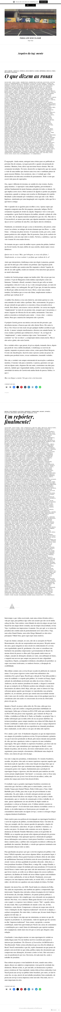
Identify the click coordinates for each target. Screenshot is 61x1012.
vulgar (16, 595)
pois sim (11, 137)
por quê (25, 553)
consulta (46, 460)
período (51, 548)
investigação (31, 522)
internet (7, 520)
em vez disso (24, 104)
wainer (29, 595)
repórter (48, 567)
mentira (17, 130)
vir (20, 593)
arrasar (31, 88)
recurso (7, 142)
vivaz (43, 593)
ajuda (29, 432)
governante (28, 512)
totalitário (25, 587)
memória (7, 130)
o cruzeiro (30, 540)
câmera (40, 447)
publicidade (8, 561)
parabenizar (41, 546)
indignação (8, 121)
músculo (13, 533)
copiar (14, 465)
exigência (52, 498)
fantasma (11, 113)
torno (39, 150)
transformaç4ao (47, 150)
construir (32, 97)
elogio (53, 103)
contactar (17, 463)
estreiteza (8, 496)
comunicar (48, 456)
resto (45, 142)
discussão (20, 478)
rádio (24, 562)
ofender (53, 540)
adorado (33, 84)
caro (45, 446)
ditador (17, 480)
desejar (43, 471)
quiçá (15, 141)
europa (37, 111)
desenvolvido (31, 473)
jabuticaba (46, 523)
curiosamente (14, 99)
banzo (6, 91)
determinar (35, 474)
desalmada (21, 101)
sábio (31, 573)
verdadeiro (16, 152)
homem (7, 118)
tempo (17, 583)
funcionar (42, 507)
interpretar (42, 123)
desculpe (37, 471)
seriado (45, 574)
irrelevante (30, 523)
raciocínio (21, 141)
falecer (7, 502)
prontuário (13, 559)
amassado (8, 87)
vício (18, 591)
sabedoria (45, 572)
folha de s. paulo (32, 504)
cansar (30, 446)
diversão (7, 103)
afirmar (7, 86)
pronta (37, 558)
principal (28, 556)
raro (15, 562)
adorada (26, 84)
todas (18, 150)
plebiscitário (24, 551)
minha (45, 130)
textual (40, 583)
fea (13, 503)
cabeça (52, 444)
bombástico (8, 444)
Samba (46, 145)
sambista (51, 145)
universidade (36, 590)
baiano (29, 441)
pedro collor (36, 548)
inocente (14, 122)
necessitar (39, 538)
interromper (14, 520)
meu (35, 130)
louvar (13, 530)
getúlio (40, 509)
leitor (22, 528)
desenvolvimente (10, 102)
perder (30, 135)
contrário (43, 97)
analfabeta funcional (22, 434)
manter (47, 127)
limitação (22, 529)
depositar (8, 101)
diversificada (15, 103)
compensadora (40, 454)
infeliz (28, 121)
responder (13, 569)
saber (50, 572)
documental (8, 481)
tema (26, 148)
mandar (7, 532)
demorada (49, 469)
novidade (15, 540)
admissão (7, 84)
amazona (20, 87)
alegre (44, 432)
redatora (13, 564)
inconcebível (37, 120)
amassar (14, 87)
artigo (20, 439)
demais (42, 99)
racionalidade (35, 141)
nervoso (36, 539)
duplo (40, 481)
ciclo (35, 450)
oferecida (37, 542)
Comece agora (43, 1)
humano (29, 118)
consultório (16, 461)
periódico (37, 549)
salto (33, 145)
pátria (24, 548)
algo (53, 432)
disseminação (9, 479)
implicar (7, 120)
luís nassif (19, 530)
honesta (18, 514)
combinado (49, 453)
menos (36, 533)
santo (6, 146)
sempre (29, 574)
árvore (44, 440)
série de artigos (42, 623)
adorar (38, 84)
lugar (30, 127)
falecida (12, 502)
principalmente (36, 556)
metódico (8, 534)
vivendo (48, 593)
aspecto (25, 439)
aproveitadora (19, 437)
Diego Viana (16, 82)
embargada (44, 104)
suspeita (7, 579)
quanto (51, 140)
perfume (7, 136)
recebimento (8, 563)
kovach (33, 527)
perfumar (52, 135)
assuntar (32, 439)
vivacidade (38, 593)
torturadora (39, 586)
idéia (35, 514)
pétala (38, 132)
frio (44, 114)
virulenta (24, 593)
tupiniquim (12, 590)
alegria (48, 432)
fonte (47, 504)
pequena (47, 133)
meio (51, 128)
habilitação (30, 513)
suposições (8, 148)
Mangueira (41, 127)
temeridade (50, 582)
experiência (39, 499)
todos (27, 150)
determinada (18, 474)
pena (52, 132)
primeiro (15, 556)
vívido (27, 591)
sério (6, 574)
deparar (40, 470)
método (44, 532)
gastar (15, 509)
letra (32, 126)
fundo (32, 508)
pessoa (50, 549)
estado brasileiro (15, 495)
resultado (51, 142)
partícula (8, 547)
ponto (7, 553)
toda (14, 150)
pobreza (7, 552)
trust (50, 588)
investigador (40, 522)
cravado (25, 98)
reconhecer (28, 563)
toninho (43, 584)
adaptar (21, 431)
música (48, 71)
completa (8, 455)
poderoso (24, 552)
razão (43, 141)
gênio (41, 116)
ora (34, 543)
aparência (21, 436)
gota (31, 510)
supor (45, 147)
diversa (50, 102)
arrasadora (24, 88)
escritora (30, 491)
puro (34, 140)
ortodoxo (46, 543)
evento (42, 111)
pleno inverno (38, 136)
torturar (47, 586)
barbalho (49, 441)
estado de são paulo (27, 495)
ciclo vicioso (42, 450)
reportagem (22, 412)
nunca (24, 540)
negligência (46, 538)
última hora (17, 441)
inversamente (33, 125)
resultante (34, 569)
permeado (20, 136)
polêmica (31, 552)
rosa (46, 143)
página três (18, 548)
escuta (36, 491)
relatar (12, 566)
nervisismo (24, 539)
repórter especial (10, 568)
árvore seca (51, 440)
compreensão (39, 455)
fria (41, 114)
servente (21, 576)
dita (12, 480)
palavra (20, 132)
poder (45, 136)
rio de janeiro (27, 143)
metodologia (25, 534)
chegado (25, 450)
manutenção (8, 128)
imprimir (52, 517)
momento (50, 130)
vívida (23, 591)
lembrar (20, 126)
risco (34, 143)
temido (12, 583)
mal (42, 530)
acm (22, 429)
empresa (13, 485)
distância (41, 102)
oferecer (30, 542)
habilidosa (15, 513)
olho (54, 542)
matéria (12, 532)
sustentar (35, 579)
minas (32, 534)
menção (24, 533)
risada (18, 572)
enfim (18, 106)
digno (35, 102)
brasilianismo (28, 444)
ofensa (7, 542)
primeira (50, 554)
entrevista (20, 489)
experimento (17, 500)
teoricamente (28, 583)
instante (20, 122)
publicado (14, 140)
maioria (34, 127)
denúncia (21, 470)
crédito (36, 98)
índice (6, 441)
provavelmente (35, 138)
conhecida (22, 459)
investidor (14, 522)
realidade (33, 562)
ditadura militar (38, 480)
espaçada (47, 491)
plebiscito (32, 551)
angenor (26, 87)
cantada (21, 92)
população (18, 553)
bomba (38, 442)
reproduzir (49, 568)
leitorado (33, 528)
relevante (24, 567)
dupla (36, 481)
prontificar (51, 558)
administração (29, 431)
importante (8, 515)
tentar (44, 148)
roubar (22, 145)
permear (26, 136)
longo (48, 529)
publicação (50, 138)
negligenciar (9, 539)
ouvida (49, 544)
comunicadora (40, 456)
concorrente (47, 458)
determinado (27, 474)
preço (34, 554)
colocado (8, 453)
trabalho (30, 412)
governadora (9, 512)
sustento (41, 579)
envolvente (34, 490)
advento (51, 431)
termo (48, 148)
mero (32, 130)
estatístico (46, 495)
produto (50, 557)
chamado (7, 450)
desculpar (24, 471)
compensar (49, 454)
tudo (31, 151)
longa (43, 529)
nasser (45, 537)
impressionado (19, 517)
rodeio (28, 572)
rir (14, 572)
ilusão (35, 118)
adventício (44, 431)
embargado (52, 104)
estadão (51, 494)
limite (35, 529)
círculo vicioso (15, 449)
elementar (31, 484)
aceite (7, 83)
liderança (10, 529)
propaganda (22, 559)
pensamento (15, 133)
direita (28, 476)
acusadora (40, 430)
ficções (37, 113)
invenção (49, 123)
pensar (36, 133)
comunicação (21, 456)
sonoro (15, 578)
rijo (18, 143)
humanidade (22, 118)
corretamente (27, 465)
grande (53, 512)
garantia (30, 116)
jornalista (19, 527)
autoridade (48, 89)
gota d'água (37, 510)
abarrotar (32, 82)
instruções (34, 122)
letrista (37, 126)
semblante (17, 146)
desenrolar (36, 101)
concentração (15, 96)
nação (40, 537)
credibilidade (9, 466)
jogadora (31, 524)
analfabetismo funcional (47, 434)
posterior (22, 137)
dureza (7, 483)
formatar (15, 505)
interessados (26, 519)
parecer (48, 546)
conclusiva (21, 458)
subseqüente (38, 147)
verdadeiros (24, 152)
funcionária (50, 507)
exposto (41, 500)
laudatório (43, 527)
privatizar (16, 557)
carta (6, 447)
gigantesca (8, 510)
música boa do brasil (37, 128)
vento (45, 591)
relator (17, 567)
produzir (21, 138)
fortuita (39, 505)
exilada (11, 499)
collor (38, 451)
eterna (19, 111)
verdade (42, 151)
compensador (31, 454)
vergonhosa (30, 592)
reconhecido (46, 563)
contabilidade (9, 463)
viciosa (7, 593)
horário (30, 514)
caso (19, 447)
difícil (23, 475)
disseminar (33, 479)
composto (34, 94)
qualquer (39, 140)
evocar (7, 112)
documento (25, 481)
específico (37, 493)
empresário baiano (10, 486)
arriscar (7, 439)
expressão (46, 112)
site (26, 577)
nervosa (30, 539)
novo (20, 540)
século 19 (37, 573)
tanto (6, 581)
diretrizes (13, 478)
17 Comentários (36, 153)
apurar (41, 437)
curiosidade (39, 466)
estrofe (14, 111)
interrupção (41, 520)
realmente (46, 562)
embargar (8, 106)
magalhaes (26, 530)
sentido (34, 574)
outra (30, 544)
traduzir (41, 588)
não (6, 538)
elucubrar (16, 104)
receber (52, 562)
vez (41, 152)
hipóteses (43, 117)
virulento (31, 593)
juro (24, 527)
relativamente (32, 566)
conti (24, 464)
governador (45, 510)
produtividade (41, 557)
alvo (6, 434)
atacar (50, 439)
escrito (29, 108)
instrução (27, 122)
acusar (47, 430)
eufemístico (29, 496)
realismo (39, 562)
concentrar (24, 96)
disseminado (26, 479)
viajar (51, 592)
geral (28, 509)
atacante (44, 439)
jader (52, 523)
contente (41, 463)
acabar (18, 429)
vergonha (32, 152)
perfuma (46, 135)
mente (12, 130)
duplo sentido (46, 481)
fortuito (45, 505)
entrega (7, 107)
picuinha (7, 551)
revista (46, 569)
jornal (13, 525)
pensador (7, 133)
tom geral (26, 584)
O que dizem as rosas (29, 76)
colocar (14, 453)
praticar (7, 554)
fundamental (17, 508)
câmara (35, 447)
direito (33, 476)
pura (25, 140)
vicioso (12, 593)
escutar (41, 491)
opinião (47, 411)
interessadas (9, 519)
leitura (39, 528)
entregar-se (20, 107)
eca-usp (23, 483)
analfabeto (8, 435)
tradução (21, 588)
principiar (45, 556)
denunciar (34, 470)
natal (54, 537)
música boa (26, 128)
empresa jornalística (23, 485)
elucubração (9, 104)
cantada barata (30, 92)
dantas (41, 468)
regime (25, 564)
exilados (28, 499)
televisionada (9, 582)
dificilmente (44, 475)
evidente (7, 498)
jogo (40, 524)
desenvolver (44, 101)
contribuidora (49, 464)
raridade (11, 562)
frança (25, 114)
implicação (48, 118)
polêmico (37, 552)
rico (24, 571)
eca (19, 483)
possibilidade (32, 553)
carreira (50, 446)
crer (51, 98)
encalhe (25, 486)
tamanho (48, 579)
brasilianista (37, 444)
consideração (9, 460)
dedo (37, 99)
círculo (7, 449)
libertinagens (9, 127)
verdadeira (49, 151)
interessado (17, 519)
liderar (16, 529)
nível (9, 538)
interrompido (32, 520)
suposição (50, 147)
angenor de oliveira (36, 87)
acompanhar (25, 83)
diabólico (8, 475)
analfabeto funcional (19, 435)
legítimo (7, 126)
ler (5, 529)
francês (30, 114)
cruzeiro (22, 466)
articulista (14, 439)
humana (15, 118)
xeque (34, 595)
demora (42, 469)
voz (18, 153)
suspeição (51, 578)
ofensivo (18, 542)
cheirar (36, 93)
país (28, 546)
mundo (12, 537)
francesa (36, 114)
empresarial (34, 485)
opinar (11, 543)
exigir (6, 499)
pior (18, 551)
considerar (17, 460)
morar (18, 535)
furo (41, 508)
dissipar (47, 479)
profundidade (30, 558)
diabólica (51, 474)
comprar (41, 94)
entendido (37, 488)
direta (38, 476)
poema (50, 136)
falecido (18, 502)
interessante (34, 519)
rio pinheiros (9, 572)
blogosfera (22, 442)
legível (9, 528)
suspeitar (13, 579)
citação (7, 451)
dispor (39, 478)
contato (24, 463)
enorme (18, 488)
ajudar (33, 432)
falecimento (25, 502)
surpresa (38, 578)
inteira (14, 123)
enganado (50, 486)
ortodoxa (39, 543)
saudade (14, 72)
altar (40, 86)
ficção (32, 113)
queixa (7, 141)
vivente (7, 595)
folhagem (41, 504)
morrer (15, 131)
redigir (18, 142)
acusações (14, 430)
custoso (22, 468)
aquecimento (9, 88)
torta (14, 586)
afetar (7, 432)
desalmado (28, 101)
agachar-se (19, 86)
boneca (36, 91)
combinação (33, 453)
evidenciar (51, 496)
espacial (30, 493)
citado (17, 451)
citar (22, 451)
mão (40, 532)
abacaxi (34, 427)
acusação (8, 430)
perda (25, 135)
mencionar (30, 533)
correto (35, 465)
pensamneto (23, 133)
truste (7, 590)
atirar (7, 89)
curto (6, 468)
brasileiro (47, 91)
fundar (24, 116)
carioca (47, 92)
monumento (8, 131)
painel (31, 546)
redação (13, 142)
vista (10, 153)
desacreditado (9, 471)
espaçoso (24, 493)
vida (16, 593)
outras (34, 544)
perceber (13, 135)
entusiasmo (26, 490)
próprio (40, 137)
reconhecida (37, 563)
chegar (31, 450)
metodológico (16, 534)
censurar (38, 449)
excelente (46, 498)
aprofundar (46, 436)
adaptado (15, 431)
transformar (9, 151)
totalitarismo (9, 587)
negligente (16, 539)
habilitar (38, 513)
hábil (42, 513)
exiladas (16, 499)
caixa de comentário (47, 445)
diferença (29, 475)
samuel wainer (14, 573)
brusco (53, 91)
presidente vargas (42, 554)
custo (11, 468)
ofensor (24, 542)
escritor (34, 108)
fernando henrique (26, 503)
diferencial (36, 475)
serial (50, 574)
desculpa (17, 471)
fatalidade (52, 502)
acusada (21, 430)
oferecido (44, 542)
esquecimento (24, 109)
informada (30, 518)
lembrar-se (27, 126)
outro (39, 544)
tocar (10, 150)
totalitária (17, 587)
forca (51, 504)
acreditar (50, 83)
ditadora (23, 480)
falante (46, 500)
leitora (27, 528)
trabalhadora (43, 587)
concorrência (38, 458)
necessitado (31, 538)
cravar (31, 98)
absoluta (44, 427)
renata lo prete (40, 567)
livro (39, 529)
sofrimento (25, 147)
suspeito (19, 579)
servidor (39, 576)
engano (12, 488)
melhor (19, 533)
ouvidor (12, 546)
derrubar (14, 101)
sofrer (19, 147)
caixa (38, 445)
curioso (22, 99)
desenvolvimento (41, 473)
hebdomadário (49, 513)
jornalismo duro (10, 527)
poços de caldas (45, 551)
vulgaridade (22, 595)
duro (11, 483)
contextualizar (16, 464)
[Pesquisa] (33, 5)
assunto (38, 439)
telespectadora (44, 581)
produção (14, 138)
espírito (40, 108)
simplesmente (44, 146)
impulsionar (8, 518)
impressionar (38, 517)
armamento (51, 437)
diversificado (24, 103)
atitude (11, 89)
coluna (20, 453)
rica (21, 571)
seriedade (15, 576)
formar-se (8, 505)
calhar (7, 446)
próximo (52, 137)
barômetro (42, 441)
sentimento (24, 146)
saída (39, 572)
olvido (7, 132)
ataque (7, 440)
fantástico (40, 502)
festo (28, 113)
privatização (9, 557)
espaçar (13, 493)
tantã (53, 579)
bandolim (35, 441)
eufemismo (37, 496)
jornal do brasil (21, 525)
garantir (36, 116)
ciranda (51, 93)
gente (24, 509)
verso (37, 152)
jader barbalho (9, 524)
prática (17, 554)
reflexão (8, 72)
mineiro (50, 534)
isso (39, 125)
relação (7, 566)
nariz (44, 131)
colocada (51, 451)
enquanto (32, 106)
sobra (38, 577)
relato (23, 142)
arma (45, 437)
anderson (35, 435)
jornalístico (40, 525)
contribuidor (39, 464)
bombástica (44, 442)
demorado (8, 470)
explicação (32, 112)
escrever (18, 108)
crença (47, 98)
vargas (14, 591)
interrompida (23, 520)
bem (54, 441)
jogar (36, 524)
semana (18, 574)
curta (51, 466)
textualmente (47, 583)
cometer (11, 94)
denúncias (27, 470)
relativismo (50, 566)
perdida (35, 135)
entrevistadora (10, 490)
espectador (25, 494)
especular (17, 109)
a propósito (28, 427)
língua (54, 527)
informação (22, 518)
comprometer (48, 455)
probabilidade (25, 557)
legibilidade (15, 528)
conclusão (14, 458)
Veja (35, 412)
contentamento (33, 463)
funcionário (8, 508)
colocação (44, 451)
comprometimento (10, 456)
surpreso (45, 578)
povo (43, 553)
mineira (45, 534)
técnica (21, 148)
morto (29, 131)
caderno (7, 445)
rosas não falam (10, 145)
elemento (38, 484)
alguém (36, 86)
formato (21, 505)
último (24, 441)
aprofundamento (37, 436)
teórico (26, 581)
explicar (39, 112)
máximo (15, 128)
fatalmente (8, 503)
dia (47, 474)
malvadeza (47, 530)
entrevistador (47, 489)
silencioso (21, 577)
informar (44, 518)
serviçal (27, 576)
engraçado (24, 106)
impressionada (9, 517)
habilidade (8, 513)
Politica (7, 412)
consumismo (48, 461)
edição (35, 483)
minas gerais (38, 534)
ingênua (33, 121)
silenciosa (14, 577)
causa (6, 93)
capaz (38, 446)
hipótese (36, 117)
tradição (14, 588)
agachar (13, 86)
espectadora (33, 494)
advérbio (44, 84)
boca (28, 442)
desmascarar (51, 473)
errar (50, 107)
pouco (39, 553)
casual (23, 447)
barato (16, 91)
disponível (33, 478)
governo (35, 512)
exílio (33, 498)
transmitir (25, 151)
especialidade (50, 493)
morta (20, 131)
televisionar (27, 582)
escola (47, 490)
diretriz (7, 478)
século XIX (43, 573)
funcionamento (33, 507)
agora (26, 86)
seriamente (8, 576)
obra (35, 540)
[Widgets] (27, 5)
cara (41, 446)
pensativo (41, 133)
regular (39, 564)
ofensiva (12, 542)
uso (10, 591)
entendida (30, 488)
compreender (30, 455)
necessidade (15, 538)
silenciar (7, 577)
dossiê (31, 481)
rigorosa (33, 571)
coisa (6, 94)
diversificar (33, 103)
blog (16, 442)
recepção (16, 563)
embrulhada (45, 484)
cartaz (11, 447)
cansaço (12, 446)
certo (28, 93)
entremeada (28, 107)
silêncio (49, 576)
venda (40, 591)
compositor (27, 94)
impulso (15, 518)
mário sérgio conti (22, 532)
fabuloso (52, 112)
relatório (19, 566)
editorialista (23, 484)
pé (34, 132)
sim (38, 146)
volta (14, 153)
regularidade (47, 564)
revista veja (15, 571)
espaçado (7, 493)
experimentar (9, 500)
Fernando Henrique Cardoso (41, 503)
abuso (13, 429)
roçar (43, 143)
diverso (39, 103)
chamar (13, 450)
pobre (53, 551)
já (46, 125)
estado (7, 495)
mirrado (13, 535)
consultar (8, 461)
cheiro (42, 93)
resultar (41, 569)
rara (6, 562)
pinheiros (13, 551)
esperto (45, 494)
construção (24, 97)
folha (25, 504)
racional (28, 141)
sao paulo (22, 573)
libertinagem (45, 126)
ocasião (40, 540)
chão (32, 93)
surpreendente (22, 578)
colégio (26, 451)
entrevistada (29, 489)
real (28, 562)
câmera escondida (49, 447)
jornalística (31, 525)
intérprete (8, 123)
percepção (20, 135)
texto (53, 148)
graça (46, 116)
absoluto (7, 429)
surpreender (31, 578)
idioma (39, 514)
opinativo (24, 543)
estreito (14, 496)
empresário (49, 485)
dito (45, 102)
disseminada (17, 479)
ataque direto (14, 440)
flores (37, 71)
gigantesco (16, 510)
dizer (44, 103)
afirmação (51, 84)
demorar (14, 470)
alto (44, 86)
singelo (7, 147)
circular (49, 450)
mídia (49, 532)
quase (28, 561)
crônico (52, 465)
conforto (40, 96)
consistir (40, 460)
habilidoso (22, 513)
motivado (52, 535)
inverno (25, 125)
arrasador (16, 88)
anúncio (29, 435)
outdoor (24, 544)
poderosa (18, 552)
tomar (35, 150)
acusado (27, 430)
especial (43, 493)
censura (32, 449)
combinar (8, 454)
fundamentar (9, 116)
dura (53, 481)
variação (36, 151)
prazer (13, 554)
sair (54, 572)
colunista (26, 453)
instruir (40, 122)
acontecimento (41, 83)
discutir (26, 478)
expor (23, 500)
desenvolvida (22, 473)
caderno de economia (17, 445)
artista (37, 88)
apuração (35, 437)
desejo (7, 473)
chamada (53, 449)
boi (31, 442)
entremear (44, 107)
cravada (19, 98)
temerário (43, 582)
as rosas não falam (46, 88)
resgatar (29, 142)
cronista (16, 466)
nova (9, 540)
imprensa (43, 71)
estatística (38, 495)
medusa (47, 128)
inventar (7, 125)
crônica (22, 71)
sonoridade (8, 578)
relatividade (42, 566)
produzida (8, 558)
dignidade (29, 102)
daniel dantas (34, 468)
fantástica (33, 502)
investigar (8, 523)
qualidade (16, 561)
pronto (7, 559)
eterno (32, 111)
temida (7, 583)
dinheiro (7, 476)
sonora (48, 577)
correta (19, 465)
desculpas (31, 471)
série (52, 573)
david (46, 468)
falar (6, 113)
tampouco (15, 148)
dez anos (42, 474)
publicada (8, 140)
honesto (24, 514)
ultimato (28, 590)
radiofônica (40, 561)
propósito (29, 559)
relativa (25, 566)
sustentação (27, 579)
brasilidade (45, 444)
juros (28, 527)
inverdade (19, 125)
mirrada (7, 535)
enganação (36, 486)
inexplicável (22, 121)
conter (47, 463)
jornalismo (35, 411)
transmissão (17, 151)
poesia (7, 137)
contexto (8, 464)
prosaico (27, 138)
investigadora (49, 522)
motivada (46, 535)
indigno (14, 121)
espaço (19, 493)
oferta (50, 542)
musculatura (19, 537)
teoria (21, 583)
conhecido (29, 459)
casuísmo (29, 447)
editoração (8, 484)
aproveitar (27, 437)
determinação (9, 474)
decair (26, 469)
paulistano (46, 547)
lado (37, 527)
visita (6, 153)
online (7, 543)
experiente (46, 499)
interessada (51, 518)
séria (48, 573)
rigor (11, 143)
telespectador (34, 581)
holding (13, 514)
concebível (48, 94)
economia (29, 483)
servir (44, 576)
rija (15, 143)
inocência (8, 122)
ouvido (7, 546)
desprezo (18, 102)
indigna (51, 120)
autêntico (31, 89)
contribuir (8, 465)
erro (53, 107)
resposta (20, 569)
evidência (44, 496)
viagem (46, 592)
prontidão (43, 558)
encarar (13, 106)
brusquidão (8, 92)
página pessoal (9, 548)
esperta (40, 494)
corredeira (12, 98)
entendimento (46, 106)
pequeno (7, 135)
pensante (30, 133)
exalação (23, 498)
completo (14, 455)
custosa (16, 468)
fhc (52, 503)
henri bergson (29, 117)
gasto (20, 509)
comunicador (30, 456)
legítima (50, 125)
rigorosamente (42, 571)
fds (24, 113)
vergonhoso (39, 592)
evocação (48, 111)
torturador (30, 586)
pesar (42, 549)
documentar (17, 481)
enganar (7, 488)
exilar (33, 499)
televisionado (18, 582)
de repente (32, 99)
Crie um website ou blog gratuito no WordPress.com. (30, 1008)
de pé (26, 99)
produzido (15, 558)
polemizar (51, 552)
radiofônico (49, 561)
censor (27, 449)
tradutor (28, 588)
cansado (24, 446)
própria (28, 137)
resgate (35, 142)
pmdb (37, 551)
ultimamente (21, 590)
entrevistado (38, 489)
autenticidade (39, 89)
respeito (7, 569)
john (44, 524)
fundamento (17, 116)
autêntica (24, 89)
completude (22, 455)
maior (39, 530)
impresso (46, 517)
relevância (31, 567)
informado (37, 518)
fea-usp (17, 503)
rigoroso (50, 571)
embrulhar (52, 484)
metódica (46, 533)
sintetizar (13, 147)
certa (16, 93)
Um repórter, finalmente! (19, 419)
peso (46, 549)
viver (11, 595)
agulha (30, 86)
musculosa (27, 537)
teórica (20, 581)
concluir (7, 458)
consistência (26, 460)
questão (33, 561)
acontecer (32, 83)
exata (16, 112)
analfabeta (11, 434)
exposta (35, 500)
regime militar (32, 564)
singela (51, 146)
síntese (11, 146)
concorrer (8, 459)
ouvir (24, 546)
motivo (7, 537)
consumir (41, 461)
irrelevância (38, 523)
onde (11, 132)
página (52, 547)
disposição (45, 478)
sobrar (43, 577)
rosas (51, 143)
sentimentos (33, 146)
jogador (24, 524)
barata (11, 91)
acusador (34, 430)
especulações (9, 109)
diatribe (18, 475)
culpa (28, 466)
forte (34, 505)
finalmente (8, 114)
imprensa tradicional (28, 515)
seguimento (12, 574)
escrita (23, 108)
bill (6, 442)
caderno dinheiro (30, 445)
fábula (21, 113)
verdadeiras (8, 152)
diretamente (44, 476)
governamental (19, 512)
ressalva (40, 142)
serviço (33, 576)
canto (42, 92)
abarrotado (24, 82)
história (49, 117)
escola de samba (10, 108)
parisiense (30, 132)
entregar (13, 107)
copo (49, 97)
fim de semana (44, 113)
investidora (22, 522)
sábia (27, 573)
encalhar (20, 486)
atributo (17, 89)
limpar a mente (23, 127)
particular (14, 547)
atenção (22, 440)
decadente (20, 469)
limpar (16, 127)
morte (25, 131)
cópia (22, 449)
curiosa (7, 99)
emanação (32, 104)
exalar (12, 112)
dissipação (41, 479)
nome (47, 539)
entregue (14, 489)
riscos (38, 143)
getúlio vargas (48, 509)
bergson (21, 91)
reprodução (42, 568)
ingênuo (38, 121)
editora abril (51, 483)
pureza (30, 140)
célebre (11, 93)
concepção (32, 96)
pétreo (43, 132)
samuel (7, 573)
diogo (13, 476)
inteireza (20, 123)
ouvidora (19, 546)
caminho (15, 92)
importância (16, 515)
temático (38, 148)
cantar (37, 92)
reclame (21, 563)
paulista (32, 547)
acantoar (39, 82)
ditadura (30, 480)
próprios (46, 137)
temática (31, 148)
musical (39, 131)
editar (40, 483)
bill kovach (11, 442)
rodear (23, 572)
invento (13, 125)
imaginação (41, 118)
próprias (34, 137)
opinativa (17, 543)
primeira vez (8, 556)
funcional (25, 507)
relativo (7, 567)
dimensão (52, 475)
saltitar (27, 145)
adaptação (8, 431)
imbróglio (45, 514)
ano (40, 435)
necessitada (23, 538)
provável (43, 138)
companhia (22, 454)
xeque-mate (39, 595)
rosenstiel (34, 572)
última (11, 441)
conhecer (15, 459)
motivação (38, 535)
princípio (7, 138)
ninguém (42, 539)
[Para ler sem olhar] (30, 23)
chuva (46, 93)
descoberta (30, 71)
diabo (13, 475)
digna (24, 102)
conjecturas (9, 97)
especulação (47, 108)
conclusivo (29, 458)
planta (31, 136)
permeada (13, 136)
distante (53, 479)
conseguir (16, 97)
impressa (37, 515)
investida (49, 520)
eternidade (25, 111)
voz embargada (25, 153)
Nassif (42, 411)
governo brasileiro (45, 512)
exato (27, 112)
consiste (33, 460)
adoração (20, 84)
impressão (21, 120)
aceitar (52, 82)
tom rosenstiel (35, 584)
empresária (42, 485)
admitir (13, 84)
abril (39, 427)
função (18, 507)
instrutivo (47, 122)
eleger (49, 103)
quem (11, 141)
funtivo (37, 508)
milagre (39, 130)
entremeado (36, 107)
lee (5, 528)
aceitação (46, 82)
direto (51, 476)
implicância (14, 120)
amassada (49, 86)
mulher (34, 131)
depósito (48, 99)
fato (16, 113)
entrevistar (19, 490)
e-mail (15, 483)
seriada (40, 574)
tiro (6, 150)
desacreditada (48, 470)
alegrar (38, 432)
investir (23, 523)
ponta (17, 137)
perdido (40, 135)
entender (38, 106)
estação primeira (35, 109)
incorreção (45, 120)
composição (18, 94)
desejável (49, 471)
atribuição (28, 440)
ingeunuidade (46, 121)
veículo (32, 591)
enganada (43, 486)
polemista (44, 552)
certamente (22, 93)
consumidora (33, 461)
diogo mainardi (20, 476)
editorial (16, 484)
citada (12, 451)
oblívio (48, 131)
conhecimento (37, 459)
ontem (15, 132)
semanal (24, 574)
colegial (32, 451)
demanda (37, 469)
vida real (46, 152)
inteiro (25, 123)
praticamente (50, 553)
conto (38, 97)
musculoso (34, 537)
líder (49, 527)
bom (32, 91)
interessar (42, 519)
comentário (15, 454)
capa (34, 446)
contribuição (30, 464)
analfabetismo (34, 434)
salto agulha (39, 145)
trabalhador (34, 587)
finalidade (11, 504)
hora (11, 118)
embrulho (8, 485)
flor (13, 114)
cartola (16, 71)
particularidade (24, 547)
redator (7, 564)
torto (18, 586)
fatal (46, 502)
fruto (52, 114)
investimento (16, 523)
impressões (28, 120)
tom (30, 150)
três (46, 588)
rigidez (7, 143)
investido (8, 522)
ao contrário (47, 87)
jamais (43, 125)
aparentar (27, 436)
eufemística (21, 496)
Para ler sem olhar (30, 38)
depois (53, 99)
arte (6, 71)
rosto (17, 145)
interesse (49, 519)
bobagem (27, 91)
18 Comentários (49, 595)
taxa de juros (13, 581)
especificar (17, 494)
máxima (30, 532)
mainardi (33, 530)
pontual (11, 553)
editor (44, 483)
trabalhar (52, 587)
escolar (52, 490)
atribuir (35, 440)
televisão (53, 581)
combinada (41, 453)
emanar (38, 104)
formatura (27, 505)
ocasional (47, 540)
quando (45, 140)
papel (35, 546)
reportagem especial (30, 568)
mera (28, 130)
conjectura (47, 96)
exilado (22, 499)
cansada (18, 446)
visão (51, 152)
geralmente (34, 509)
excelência (39, 498)
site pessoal (32, 577)
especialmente (9, 494)
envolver (41, 490)
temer (38, 582)
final (51, 113)
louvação (8, 530)
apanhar (14, 436)
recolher (48, 141)
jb (20, 524)
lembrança (14, 126)
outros (44, 544)
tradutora (34, 588)
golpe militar (24, 510)
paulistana (38, 547)
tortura (23, 586)
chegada (19, 450)
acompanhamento (14, 83)
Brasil (10, 71)
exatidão (21, 112)
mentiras (23, 130)
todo (22, 150)
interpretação (33, 123)
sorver (32, 147)
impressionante (29, 517)
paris (53, 71)
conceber (7, 96)
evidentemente (15, 498)
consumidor (24, 461)
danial (27, 468)
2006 (22, 427)
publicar (21, 140)
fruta (48, 114)
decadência (12, 469)
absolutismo (52, 427)
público (48, 132)
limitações (29, 529)
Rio (21, 143)
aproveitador (9, 437)
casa (15, 447)
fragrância (18, 114)
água (40, 440)
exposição (29, 500)
